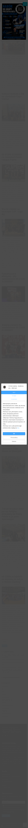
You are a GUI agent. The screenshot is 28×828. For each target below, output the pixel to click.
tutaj (18, 428)
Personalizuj (14, 437)
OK (14, 433)
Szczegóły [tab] (14, 395)
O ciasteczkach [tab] (14, 399)
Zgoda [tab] (14, 392)
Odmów (14, 441)
